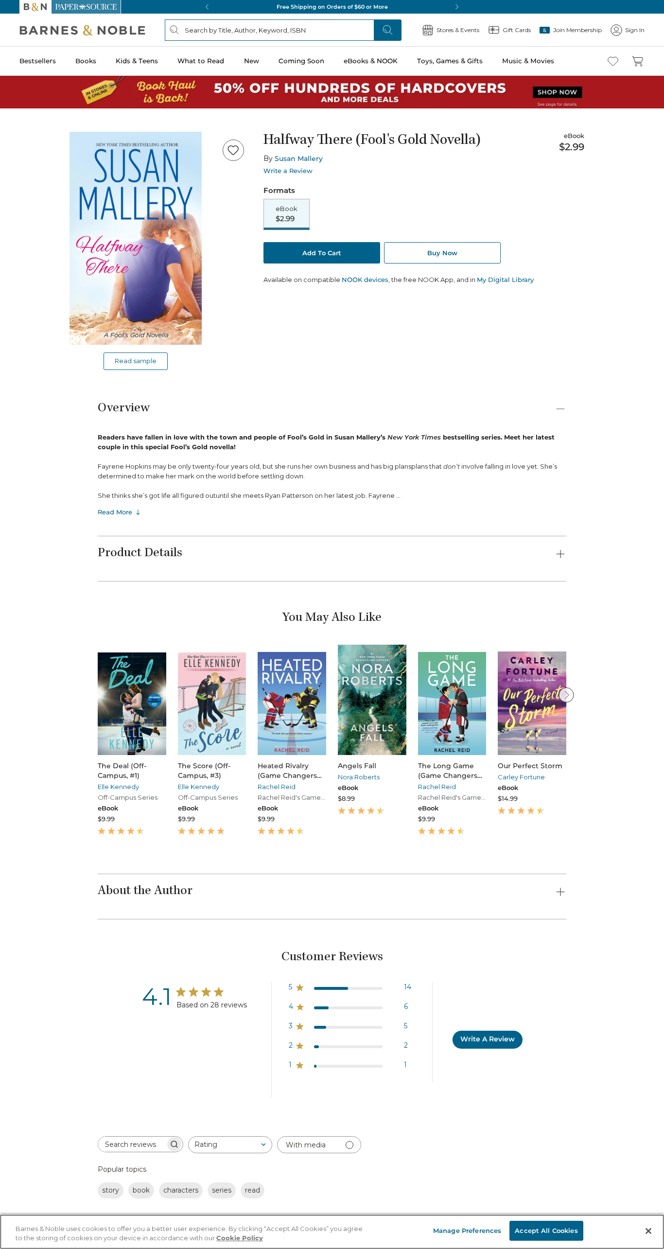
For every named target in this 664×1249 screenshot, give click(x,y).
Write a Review (288, 171)
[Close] (648, 1231)
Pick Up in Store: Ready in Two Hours (332, 6)
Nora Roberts (359, 777)
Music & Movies (528, 61)
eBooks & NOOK (371, 61)
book (141, 1190)
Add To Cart (321, 253)
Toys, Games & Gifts (450, 61)
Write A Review (487, 1039)
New (251, 61)
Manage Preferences (467, 1230)
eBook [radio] (286, 214)
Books (85, 61)
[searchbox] (131, 1144)
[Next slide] (566, 695)
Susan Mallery (299, 158)
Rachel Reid (277, 787)
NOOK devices (365, 279)
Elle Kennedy (118, 787)
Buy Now (442, 253)
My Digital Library (505, 279)
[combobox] (230, 1144)
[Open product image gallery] (135, 238)
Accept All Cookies (546, 1230)
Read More (115, 512)
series (221, 1190)
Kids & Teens (137, 61)
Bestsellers (37, 61)
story (110, 1190)
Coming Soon (301, 61)
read (252, 1190)
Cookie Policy (239, 1238)
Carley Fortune (521, 777)
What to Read (200, 61)
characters (180, 1190)
